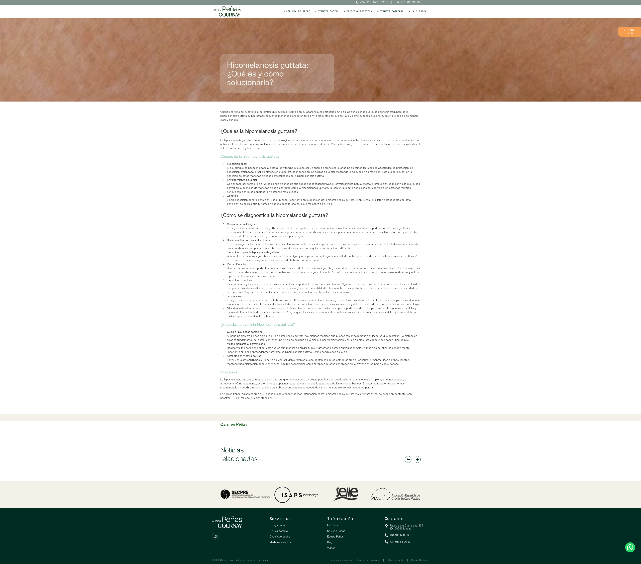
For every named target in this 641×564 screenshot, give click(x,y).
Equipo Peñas (335, 536)
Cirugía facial (277, 525)
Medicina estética (280, 542)
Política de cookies (395, 559)
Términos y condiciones (369, 559)
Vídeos (331, 548)
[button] (630, 547)
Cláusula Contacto (419, 559)
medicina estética (377, 348)
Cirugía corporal (279, 531)
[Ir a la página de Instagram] (215, 536)
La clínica (333, 525)
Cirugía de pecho (280, 536)
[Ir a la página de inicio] (227, 11)
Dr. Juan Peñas (336, 531)
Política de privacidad (341, 559)
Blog (329, 542)
